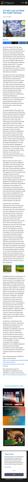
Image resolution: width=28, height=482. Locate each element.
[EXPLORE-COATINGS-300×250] (14, 445)
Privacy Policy (8, 467)
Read (14, 470)
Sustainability (8, 16)
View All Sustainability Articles (14, 386)
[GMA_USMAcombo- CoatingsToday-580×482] (14, 425)
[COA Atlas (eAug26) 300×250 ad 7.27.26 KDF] (13, 406)
